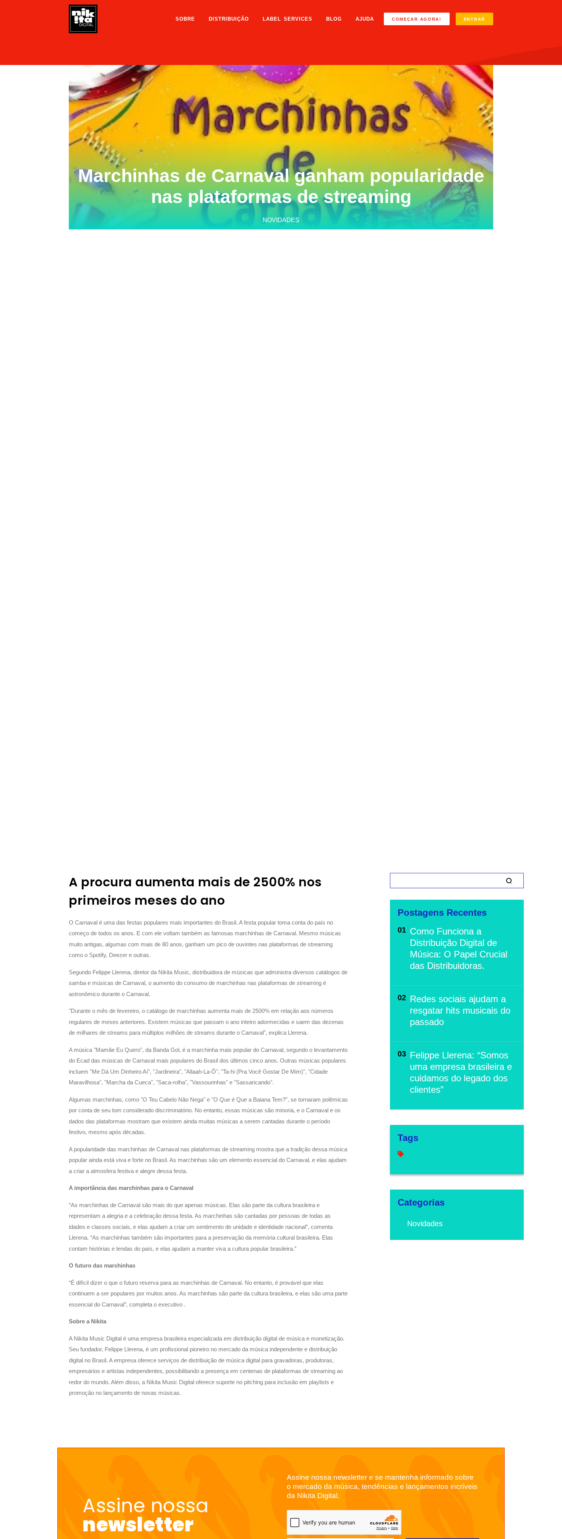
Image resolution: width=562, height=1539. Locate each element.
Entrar (474, 19)
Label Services (287, 19)
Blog (334, 19)
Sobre (185, 19)
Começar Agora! (417, 19)
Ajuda (365, 19)
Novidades (425, 1223)
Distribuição (229, 19)
